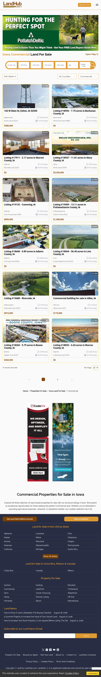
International (73, 601)
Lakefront (40, 589)
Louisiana (40, 533)
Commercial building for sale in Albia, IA (74, 298)
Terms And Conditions (65, 662)
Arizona (7, 541)
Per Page (87, 368)
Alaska (7, 537)
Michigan (40, 549)
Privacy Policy (32, 662)
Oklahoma (72, 537)
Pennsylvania (73, 545)
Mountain (72, 585)
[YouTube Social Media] (54, 650)
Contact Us (71, 655)
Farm (6, 593)
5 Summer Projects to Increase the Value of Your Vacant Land (30, 617)
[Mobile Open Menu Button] (97, 5)
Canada (39, 571)
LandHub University (87, 655)
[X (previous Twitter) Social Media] (43, 650)
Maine (38, 537)
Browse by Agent (30, 655)
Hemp (6, 597)
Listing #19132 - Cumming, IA (20, 204)
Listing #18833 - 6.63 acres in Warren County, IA (73, 346)
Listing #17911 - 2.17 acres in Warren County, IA (24, 159)
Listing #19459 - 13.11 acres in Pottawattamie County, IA (69, 206)
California (8, 549)
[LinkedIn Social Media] (58, 650)
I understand (93, 673)
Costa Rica (8, 571)
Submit (86, 636)
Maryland (40, 541)
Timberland (73, 589)
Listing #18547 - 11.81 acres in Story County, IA (72, 159)
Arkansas (8, 545)
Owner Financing (43, 593)
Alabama (8, 533)
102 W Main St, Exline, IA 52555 (20, 110)
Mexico (71, 571)
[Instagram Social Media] (47, 650)
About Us (60, 655)
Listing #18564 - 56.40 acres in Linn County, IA (72, 253)
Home (25, 391)
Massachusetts (42, 545)
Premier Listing (42, 597)
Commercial (73, 391)
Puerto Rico (73, 549)
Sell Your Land (84, 5)
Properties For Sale (38, 391)
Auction (7, 585)
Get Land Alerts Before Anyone (20, 519)
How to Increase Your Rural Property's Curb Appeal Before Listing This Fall (36, 621)
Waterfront (72, 593)
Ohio (70, 533)
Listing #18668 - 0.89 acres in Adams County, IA (23, 253)
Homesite (8, 601)
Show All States (50, 556)
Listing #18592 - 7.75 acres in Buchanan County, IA (74, 112)
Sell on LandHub (81, 519)
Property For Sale (12, 655)
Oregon (71, 541)
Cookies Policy (72, 673)
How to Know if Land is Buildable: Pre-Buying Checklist (28, 613)
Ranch (38, 601)
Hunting (39, 585)
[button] (29, 379)
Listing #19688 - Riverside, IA (19, 298)
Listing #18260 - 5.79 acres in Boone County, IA (23, 346)
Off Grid (71, 597)
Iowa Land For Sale (57, 391)
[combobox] (81, 65)
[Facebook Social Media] (50, 650)
